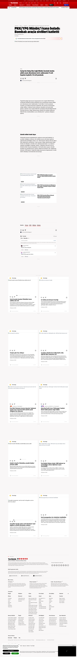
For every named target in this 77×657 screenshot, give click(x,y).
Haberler (61, 593)
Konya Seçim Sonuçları (33, 613)
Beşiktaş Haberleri (62, 619)
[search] (54, 3)
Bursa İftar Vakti (31, 627)
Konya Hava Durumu (52, 624)
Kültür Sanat (41, 601)
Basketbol (51, 598)
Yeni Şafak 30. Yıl (42, 598)
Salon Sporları (51, 606)
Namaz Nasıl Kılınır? (42, 626)
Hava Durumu (52, 615)
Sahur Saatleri (31, 631)
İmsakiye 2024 (31, 617)
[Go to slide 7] (20, 295)
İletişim (15, 637)
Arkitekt (28, 645)
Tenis (50, 602)
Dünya (21, 25)
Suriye (27, 225)
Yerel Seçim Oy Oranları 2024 (33, 603)
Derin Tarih (20, 645)
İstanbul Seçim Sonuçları (33, 605)
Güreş (50, 605)
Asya (9, 601)
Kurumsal (10, 637)
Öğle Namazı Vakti (11, 623)
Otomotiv (20, 601)
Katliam (39, 225)
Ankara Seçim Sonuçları (33, 606)
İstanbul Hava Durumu (53, 617)
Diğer (50, 608)
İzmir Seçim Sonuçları (32, 608)
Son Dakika (51, 593)
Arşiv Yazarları (61, 602)
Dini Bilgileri (41, 615)
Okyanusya (10, 606)
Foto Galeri (41, 593)
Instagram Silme (21, 623)
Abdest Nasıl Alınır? (42, 627)
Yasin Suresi (41, 619)
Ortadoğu (25, 25)
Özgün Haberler (21, 617)
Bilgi (50, 609)
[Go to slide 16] (25, 295)
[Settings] (55, 5)
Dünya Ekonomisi (21, 599)
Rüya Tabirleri (41, 630)
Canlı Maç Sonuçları (62, 626)
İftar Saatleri (31, 630)
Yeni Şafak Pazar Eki (42, 608)
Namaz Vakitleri (11, 615)
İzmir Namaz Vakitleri (12, 620)
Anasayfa (16, 25)
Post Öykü (32, 645)
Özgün (19, 615)
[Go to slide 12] (23, 295)
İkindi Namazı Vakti (11, 624)
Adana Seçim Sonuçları (33, 609)
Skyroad (24, 645)
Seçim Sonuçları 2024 (32, 598)
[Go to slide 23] (29, 295)
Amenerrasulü (41, 620)
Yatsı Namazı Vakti (11, 627)
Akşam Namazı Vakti (11, 626)
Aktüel (40, 599)
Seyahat (40, 605)
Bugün (9, 593)
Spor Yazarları (61, 601)
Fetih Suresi (41, 624)
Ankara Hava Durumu (53, 619)
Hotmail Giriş (20, 620)
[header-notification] (57, 3)
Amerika (9, 602)
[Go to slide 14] (24, 295)
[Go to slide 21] (28, 295)
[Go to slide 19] (27, 295)
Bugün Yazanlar (62, 598)
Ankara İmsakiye (31, 620)
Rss (19, 637)
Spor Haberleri (62, 615)
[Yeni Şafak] (14, 3)
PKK (30, 225)
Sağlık (40, 602)
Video (30, 593)
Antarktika (10, 605)
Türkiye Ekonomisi (21, 598)
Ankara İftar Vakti (32, 624)
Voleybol (50, 601)
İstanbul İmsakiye (32, 619)
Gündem (20, 593)
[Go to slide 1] (16, 295)
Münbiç (34, 225)
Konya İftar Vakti (31, 626)
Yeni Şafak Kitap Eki (42, 606)
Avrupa (9, 599)
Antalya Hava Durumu (53, 623)
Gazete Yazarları (62, 599)
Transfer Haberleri (62, 617)
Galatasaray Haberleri (63, 620)
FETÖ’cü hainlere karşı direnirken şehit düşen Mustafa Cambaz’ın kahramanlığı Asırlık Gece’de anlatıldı (27, 7)
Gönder (55, 240)
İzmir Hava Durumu (52, 620)
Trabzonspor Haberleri (63, 623)
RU (25, 558)
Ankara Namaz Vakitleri (12, 619)
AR (21, 558)
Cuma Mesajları (41, 617)
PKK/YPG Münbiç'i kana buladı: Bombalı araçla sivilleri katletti (39, 25)
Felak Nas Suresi (42, 623)
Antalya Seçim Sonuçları (33, 612)
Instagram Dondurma (22, 624)
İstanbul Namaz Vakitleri (12, 617)
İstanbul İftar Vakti (32, 623)
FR (23, 558)
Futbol (50, 599)
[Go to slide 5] (19, 295)
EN (19, 558)
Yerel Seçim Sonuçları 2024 (32, 600)
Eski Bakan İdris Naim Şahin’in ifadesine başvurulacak (60, 7)
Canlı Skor (61, 624)
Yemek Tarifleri (21, 619)
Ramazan (31, 615)
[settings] (60, 3)
